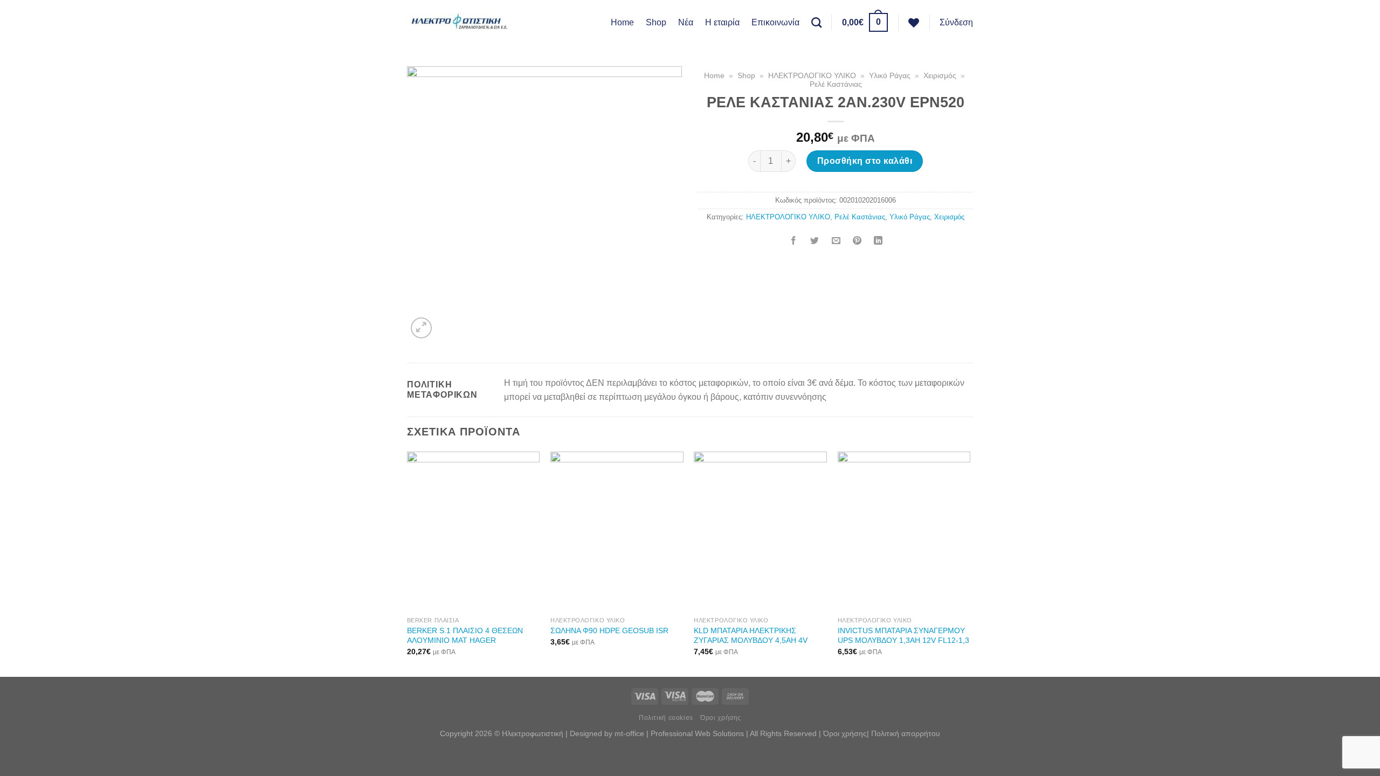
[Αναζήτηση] (816, 22)
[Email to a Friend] (836, 242)
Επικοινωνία (775, 22)
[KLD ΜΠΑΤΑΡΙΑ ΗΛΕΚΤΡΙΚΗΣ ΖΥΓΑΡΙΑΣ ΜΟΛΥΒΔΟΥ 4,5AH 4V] (760, 531)
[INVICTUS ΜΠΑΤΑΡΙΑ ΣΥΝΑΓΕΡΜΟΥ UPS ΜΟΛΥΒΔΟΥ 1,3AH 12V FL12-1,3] (904, 531)
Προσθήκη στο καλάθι (864, 160)
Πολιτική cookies (666, 718)
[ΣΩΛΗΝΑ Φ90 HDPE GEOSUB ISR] (617, 531)
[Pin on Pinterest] (857, 242)
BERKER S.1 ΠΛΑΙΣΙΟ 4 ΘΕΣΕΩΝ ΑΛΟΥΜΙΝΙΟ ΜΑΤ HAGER (465, 635)
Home (622, 22)
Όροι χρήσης (720, 718)
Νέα (685, 22)
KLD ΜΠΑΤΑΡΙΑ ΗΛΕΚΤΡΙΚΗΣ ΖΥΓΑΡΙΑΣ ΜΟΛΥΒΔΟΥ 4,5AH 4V (751, 635)
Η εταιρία (722, 22)
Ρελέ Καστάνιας (836, 84)
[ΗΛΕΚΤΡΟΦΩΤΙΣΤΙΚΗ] (461, 22)
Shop (656, 22)
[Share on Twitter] (814, 242)
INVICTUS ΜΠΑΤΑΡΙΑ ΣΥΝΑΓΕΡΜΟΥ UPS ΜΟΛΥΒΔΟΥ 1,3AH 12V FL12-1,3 (903, 635)
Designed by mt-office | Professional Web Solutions (657, 733)
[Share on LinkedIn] (878, 242)
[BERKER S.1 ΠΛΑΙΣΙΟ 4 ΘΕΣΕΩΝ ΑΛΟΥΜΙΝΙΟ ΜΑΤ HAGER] (473, 531)
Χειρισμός (939, 76)
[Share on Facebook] (793, 242)
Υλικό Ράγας (889, 76)
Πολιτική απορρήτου (905, 733)
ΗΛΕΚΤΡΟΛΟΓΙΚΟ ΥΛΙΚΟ (812, 76)
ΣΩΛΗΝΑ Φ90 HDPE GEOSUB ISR (609, 630)
